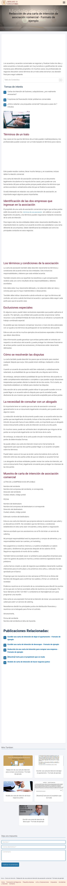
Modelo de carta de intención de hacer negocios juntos (29, 662)
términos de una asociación (32, 212)
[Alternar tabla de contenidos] (60, 80)
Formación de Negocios (13, 882)
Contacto (12, 884)
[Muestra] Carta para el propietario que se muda (26, 657)
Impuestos (54, 882)
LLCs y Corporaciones (42, 882)
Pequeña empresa (28, 882)
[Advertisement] (33, 49)
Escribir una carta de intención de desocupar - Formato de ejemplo (33, 644)
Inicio (3, 882)
